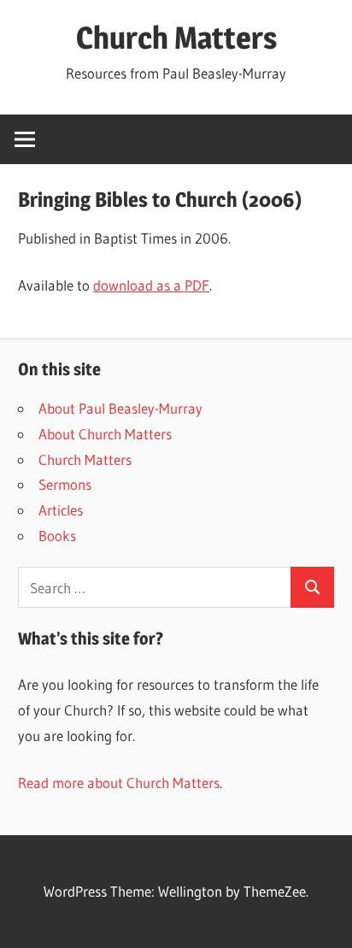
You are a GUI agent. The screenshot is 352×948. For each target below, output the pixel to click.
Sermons (64, 484)
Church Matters (176, 37)
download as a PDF (151, 285)
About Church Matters (105, 434)
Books (57, 536)
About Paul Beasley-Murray (120, 408)
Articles (60, 510)
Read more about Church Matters (119, 783)
